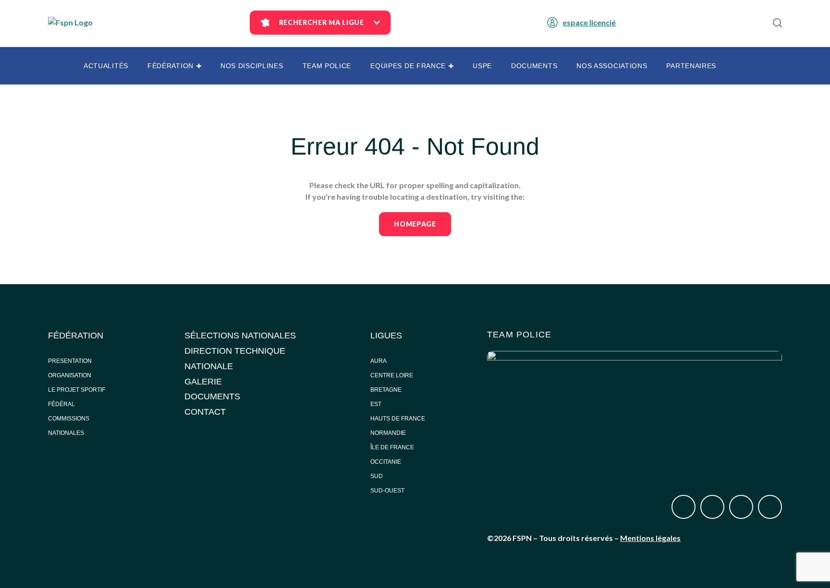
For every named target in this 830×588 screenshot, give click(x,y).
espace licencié (589, 22)
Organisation (69, 375)
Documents (534, 66)
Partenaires (691, 66)
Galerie (203, 381)
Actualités (106, 66)
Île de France (392, 447)
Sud (376, 476)
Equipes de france (408, 66)
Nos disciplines (251, 66)
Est (375, 404)
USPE (482, 66)
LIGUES (386, 335)
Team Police (327, 66)
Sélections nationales (240, 335)
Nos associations (611, 66)
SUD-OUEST (387, 490)
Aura (378, 361)
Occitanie (386, 461)
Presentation (70, 361)
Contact (205, 412)
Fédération (170, 66)
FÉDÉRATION (75, 335)
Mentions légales (650, 537)
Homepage (415, 224)
